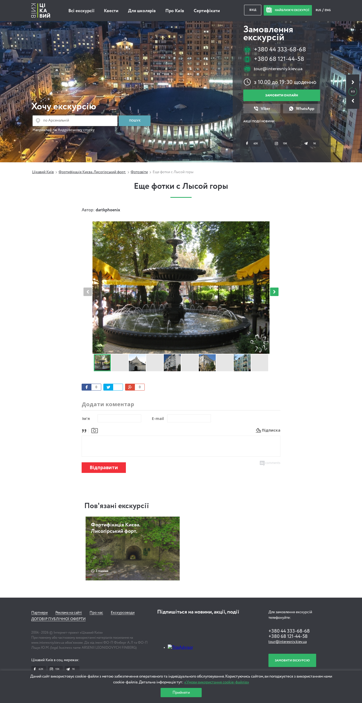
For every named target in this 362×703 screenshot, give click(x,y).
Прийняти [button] (181, 693)
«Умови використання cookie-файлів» (216, 682)
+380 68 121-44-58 (279, 59)
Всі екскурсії (81, 11)
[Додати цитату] (85, 430)
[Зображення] (94, 430)
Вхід (252, 9)
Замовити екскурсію (292, 660)
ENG (328, 10)
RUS (319, 10)
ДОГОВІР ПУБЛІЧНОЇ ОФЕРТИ (58, 619)
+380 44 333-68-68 (280, 50)
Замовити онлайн (281, 95)
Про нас (96, 613)
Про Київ (174, 11)
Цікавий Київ (43, 172)
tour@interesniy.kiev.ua (278, 68)
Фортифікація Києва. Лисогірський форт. (92, 172)
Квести (111, 11)
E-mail (158, 418)
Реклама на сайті (68, 613)
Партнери (39, 613)
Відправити (104, 467)
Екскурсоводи (123, 613)
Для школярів (142, 11)
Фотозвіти (139, 172)
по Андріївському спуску (74, 130)
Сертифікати (207, 11)
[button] (274, 292)
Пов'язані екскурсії (116, 506)
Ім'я (86, 418)
